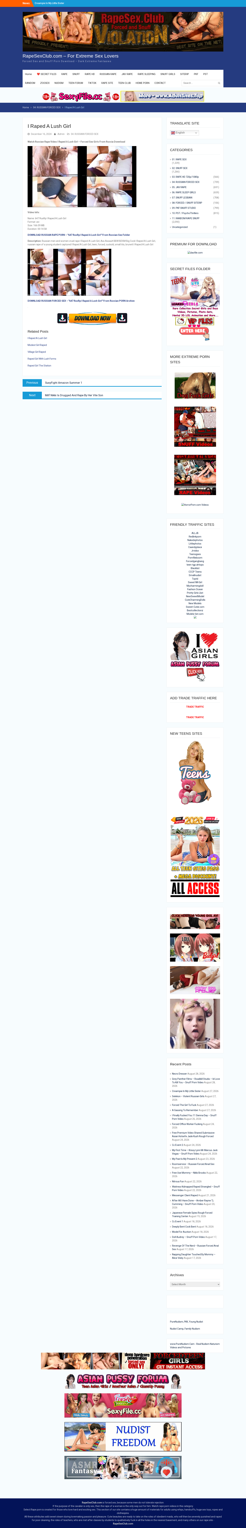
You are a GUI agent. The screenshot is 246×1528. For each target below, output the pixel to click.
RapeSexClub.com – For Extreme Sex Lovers (70, 56)
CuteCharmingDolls (195, 600)
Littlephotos (195, 543)
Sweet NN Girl (195, 582)
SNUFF (76, 74)
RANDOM (30, 82)
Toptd (195, 578)
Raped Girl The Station (39, 365)
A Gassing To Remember (185, 1110)
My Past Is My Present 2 (184, 1159)
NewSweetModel (195, 596)
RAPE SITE (107, 82)
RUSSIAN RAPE (108, 74)
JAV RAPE (127, 74)
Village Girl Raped (37, 352)
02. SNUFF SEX (179, 168)
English (180, 132)
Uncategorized (180, 227)
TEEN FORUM (75, 82)
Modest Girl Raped (37, 345)
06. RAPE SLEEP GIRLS (184, 192)
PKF (196, 74)
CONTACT (160, 82)
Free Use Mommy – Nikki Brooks (189, 1172)
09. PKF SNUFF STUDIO (184, 208)
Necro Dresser (43, 3)
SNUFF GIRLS (167, 74)
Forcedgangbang (195, 561)
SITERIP (184, 74)
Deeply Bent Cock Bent (184, 1226)
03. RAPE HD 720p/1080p (185, 177)
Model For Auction (181, 1231)
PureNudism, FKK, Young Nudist (186, 1321)
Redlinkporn (195, 536)
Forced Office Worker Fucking (187, 1124)
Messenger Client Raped (185, 1195)
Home (28, 74)
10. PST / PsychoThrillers (185, 213)
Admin (61, 134)
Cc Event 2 (177, 1145)
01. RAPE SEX (179, 159)
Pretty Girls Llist (195, 592)
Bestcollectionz (195, 610)
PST (205, 74)
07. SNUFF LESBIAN (182, 197)
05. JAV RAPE (179, 187)
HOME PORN (142, 82)
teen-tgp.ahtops (195, 564)
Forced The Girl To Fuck (184, 1105)
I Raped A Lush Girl (37, 338)
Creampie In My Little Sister (186, 1091)
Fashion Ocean (195, 589)
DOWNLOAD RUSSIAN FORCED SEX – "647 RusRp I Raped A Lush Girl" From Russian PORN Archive (81, 301)
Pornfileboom (195, 557)
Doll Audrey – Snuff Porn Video (188, 1237)
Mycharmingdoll (195, 585)
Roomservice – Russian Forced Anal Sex (193, 1164)
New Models (195, 603)
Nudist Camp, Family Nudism (185, 1328)
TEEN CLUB (124, 82)
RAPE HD (90, 74)
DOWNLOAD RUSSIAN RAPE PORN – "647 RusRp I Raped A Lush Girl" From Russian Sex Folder (79, 235)
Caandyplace (195, 547)
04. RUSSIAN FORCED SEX (84, 134)
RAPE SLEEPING (146, 74)
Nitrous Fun (178, 1181)
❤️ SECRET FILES (46, 74)
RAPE (64, 74)
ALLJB (195, 533)
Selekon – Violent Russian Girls (188, 1096)
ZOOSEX (45, 82)
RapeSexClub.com (92, 1502)
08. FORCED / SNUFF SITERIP (187, 202)
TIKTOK (92, 82)
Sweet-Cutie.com (195, 607)
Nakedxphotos (195, 540)
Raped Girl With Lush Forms (42, 358)
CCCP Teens (195, 571)
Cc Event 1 (177, 1221)
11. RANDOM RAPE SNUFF (185, 218)
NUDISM (59, 82)
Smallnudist (195, 575)
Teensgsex (195, 554)
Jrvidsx (195, 550)
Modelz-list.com (195, 614)
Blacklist (195, 568)
